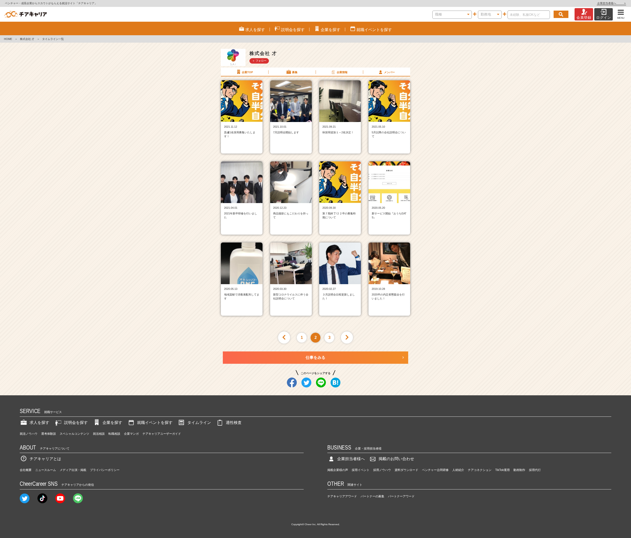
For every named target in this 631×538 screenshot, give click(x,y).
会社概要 (26, 470)
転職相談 (114, 433)
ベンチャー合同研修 (435, 470)
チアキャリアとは (45, 459)
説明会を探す (76, 422)
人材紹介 (458, 470)
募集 (295, 72)
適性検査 (234, 422)
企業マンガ (131, 433)
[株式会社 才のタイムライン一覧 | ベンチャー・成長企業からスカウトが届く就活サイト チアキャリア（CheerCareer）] (25, 14)
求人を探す (39, 422)
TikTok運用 (502, 470)
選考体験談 (48, 433)
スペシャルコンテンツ (74, 433)
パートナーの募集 (372, 496)
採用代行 (535, 470)
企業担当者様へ (611, 3)
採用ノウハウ (382, 470)
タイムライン (199, 422)
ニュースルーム (45, 470)
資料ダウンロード (406, 470)
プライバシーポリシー (105, 470)
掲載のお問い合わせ (396, 459)
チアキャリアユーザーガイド (161, 433)
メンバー (389, 72)
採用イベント (360, 470)
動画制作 (519, 470)
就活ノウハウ (28, 433)
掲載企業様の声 (337, 470)
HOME (8, 38)
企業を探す (112, 422)
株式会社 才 (27, 38)
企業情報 (342, 72)
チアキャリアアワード (342, 496)
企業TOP (247, 72)
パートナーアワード (401, 496)
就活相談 (99, 433)
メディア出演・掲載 (73, 470)
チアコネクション (479, 470)
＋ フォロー (259, 60)
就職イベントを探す (155, 422)
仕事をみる (315, 357)
